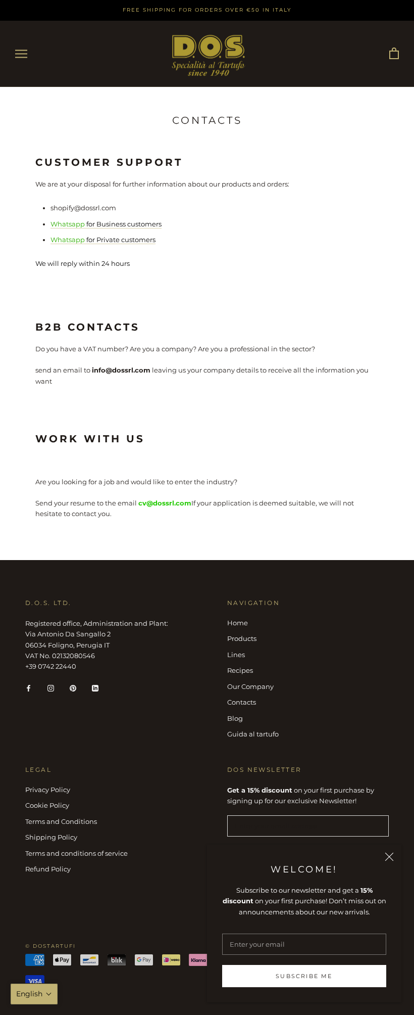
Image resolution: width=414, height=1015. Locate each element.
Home (237, 623)
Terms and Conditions (61, 821)
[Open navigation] (21, 54)
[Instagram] (50, 687)
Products (241, 638)
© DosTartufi (50, 946)
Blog (235, 718)
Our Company (250, 686)
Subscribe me (304, 976)
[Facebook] (28, 687)
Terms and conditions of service (76, 853)
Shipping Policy (51, 837)
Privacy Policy (47, 790)
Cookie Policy (47, 805)
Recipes (240, 670)
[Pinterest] (73, 687)
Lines (236, 655)
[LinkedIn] (95, 687)
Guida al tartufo (253, 734)
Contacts (241, 702)
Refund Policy (48, 869)
